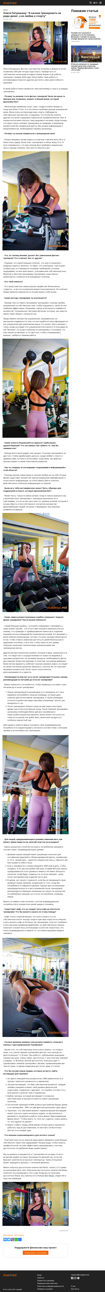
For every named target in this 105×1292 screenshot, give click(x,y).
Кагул (5, 10)
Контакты (75, 1289)
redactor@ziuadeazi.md (80, 1275)
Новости (40, 1278)
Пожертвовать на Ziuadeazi (36, 1253)
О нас (73, 1286)
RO (96, 3)
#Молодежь (8, 1235)
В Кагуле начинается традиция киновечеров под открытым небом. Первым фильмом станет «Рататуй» (85, 67)
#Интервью (19, 1235)
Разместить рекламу (45, 1280)
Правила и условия (44, 1289)
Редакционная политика (47, 1283)
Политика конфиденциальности (50, 1286)
